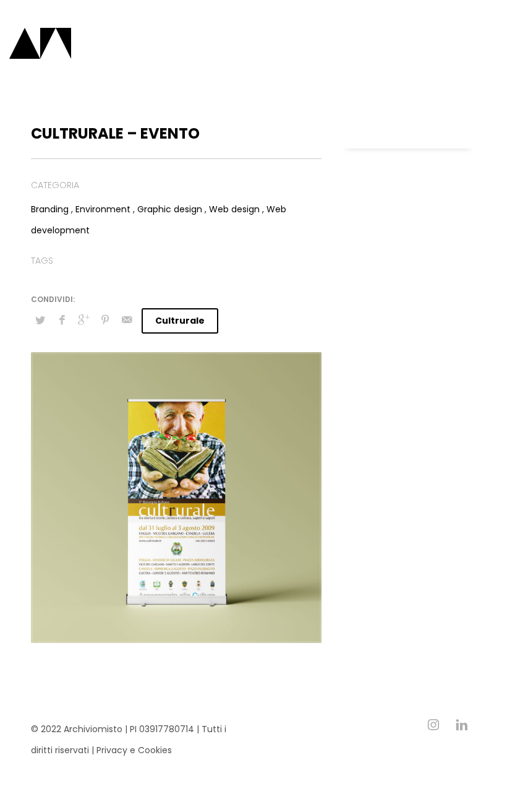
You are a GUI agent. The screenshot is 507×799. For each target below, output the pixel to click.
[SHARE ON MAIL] (126, 320)
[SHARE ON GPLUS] (83, 320)
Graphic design (169, 209)
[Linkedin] (461, 724)
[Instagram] (433, 724)
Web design (234, 209)
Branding (50, 209)
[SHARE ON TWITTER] (40, 320)
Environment (102, 209)
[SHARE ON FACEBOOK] (62, 320)
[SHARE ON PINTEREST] (105, 320)
